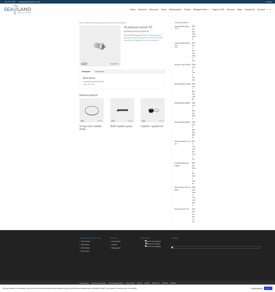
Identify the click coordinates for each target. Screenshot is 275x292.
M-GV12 (173, 283)
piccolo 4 (142, 40)
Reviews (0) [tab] (99, 71)
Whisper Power (200, 10)
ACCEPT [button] (268, 288)
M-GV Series (85, 244)
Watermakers (175, 10)
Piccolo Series (85, 241)
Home (132, 10)
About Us (142, 10)
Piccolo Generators (138, 38)
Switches (131, 40)
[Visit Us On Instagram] (153, 246)
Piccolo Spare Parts (116, 283)
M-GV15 (165, 283)
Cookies (114, 244)
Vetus (163, 10)
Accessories (84, 283)
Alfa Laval (153, 10)
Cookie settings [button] (256, 288)
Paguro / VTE (218, 10)
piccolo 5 (148, 40)
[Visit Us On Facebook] (153, 241)
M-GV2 (139, 283)
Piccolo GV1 (149, 38)
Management (116, 248)
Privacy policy (116, 241)
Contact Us (249, 10)
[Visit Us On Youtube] (152, 244)
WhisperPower (88, 23)
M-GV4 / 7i (145, 35)
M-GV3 (147, 283)
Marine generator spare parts (103, 23)
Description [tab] (86, 71)
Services (231, 10)
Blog (240, 10)
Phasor (187, 10)
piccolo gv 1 (155, 40)
